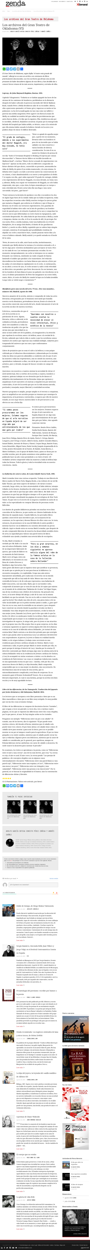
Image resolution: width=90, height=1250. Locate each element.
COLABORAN (54, 1)
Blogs (8, 11)
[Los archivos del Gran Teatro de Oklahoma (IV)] (30, 806)
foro (11, 860)
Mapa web (62, 1245)
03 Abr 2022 (5, 31)
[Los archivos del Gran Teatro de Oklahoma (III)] (46, 806)
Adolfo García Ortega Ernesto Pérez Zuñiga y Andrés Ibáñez (30, 31)
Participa (56, 1245)
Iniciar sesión (53, 878)
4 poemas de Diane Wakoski (28, 1117)
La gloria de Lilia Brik (25, 1197)
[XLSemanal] (82, 4)
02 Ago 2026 (74, 1169)
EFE (28, 956)
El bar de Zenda (75, 1167)
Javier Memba (31, 1200)
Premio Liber (75, 1245)
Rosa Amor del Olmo (33, 1157)
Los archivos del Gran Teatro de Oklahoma (21, 11)
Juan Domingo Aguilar (34, 1120)
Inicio (3, 11)
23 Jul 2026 (74, 1189)
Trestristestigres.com (24, 1245)
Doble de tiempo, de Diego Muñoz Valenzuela (35, 906)
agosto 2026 (69, 1198)
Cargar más (30, 1236)
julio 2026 (68, 1201)
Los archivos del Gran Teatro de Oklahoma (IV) (30, 816)
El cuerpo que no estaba (26, 1154)
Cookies (52, 1245)
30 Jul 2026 (74, 1178)
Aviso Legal (34, 1245)
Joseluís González (33, 909)
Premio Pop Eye (84, 1245)
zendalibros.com (32, 1038)
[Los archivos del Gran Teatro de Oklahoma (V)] (14, 806)
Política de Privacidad (43, 1245)
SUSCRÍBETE (62, 1)
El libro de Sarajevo (77, 1184)
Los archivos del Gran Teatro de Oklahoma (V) (14, 816)
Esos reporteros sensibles (79, 1174)
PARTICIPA (70, 1)
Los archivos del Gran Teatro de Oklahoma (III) (46, 816)
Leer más (19, 940)
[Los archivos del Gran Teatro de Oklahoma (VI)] (30, 51)
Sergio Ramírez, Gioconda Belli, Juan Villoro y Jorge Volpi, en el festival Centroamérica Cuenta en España (36, 949)
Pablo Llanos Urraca (33, 997)
